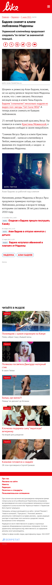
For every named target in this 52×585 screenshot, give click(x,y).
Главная (5, 17)
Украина (15, 17)
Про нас (5, 478)
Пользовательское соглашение (15, 493)
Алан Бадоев (25, 255)
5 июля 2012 (26, 17)
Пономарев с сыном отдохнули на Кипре (24, 333)
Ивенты (5, 484)
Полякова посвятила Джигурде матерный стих (24, 366)
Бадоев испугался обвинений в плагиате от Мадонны (22, 244)
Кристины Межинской (34, 124)
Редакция (6, 487)
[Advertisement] (26, 283)
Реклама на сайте (10, 481)
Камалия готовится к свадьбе (17, 461)
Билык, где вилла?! (12, 397)
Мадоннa (8, 255)
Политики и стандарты (12, 490)
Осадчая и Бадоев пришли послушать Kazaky (25, 222)
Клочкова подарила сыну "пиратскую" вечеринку (22, 430)
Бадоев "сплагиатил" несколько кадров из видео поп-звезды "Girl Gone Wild (25, 105)
